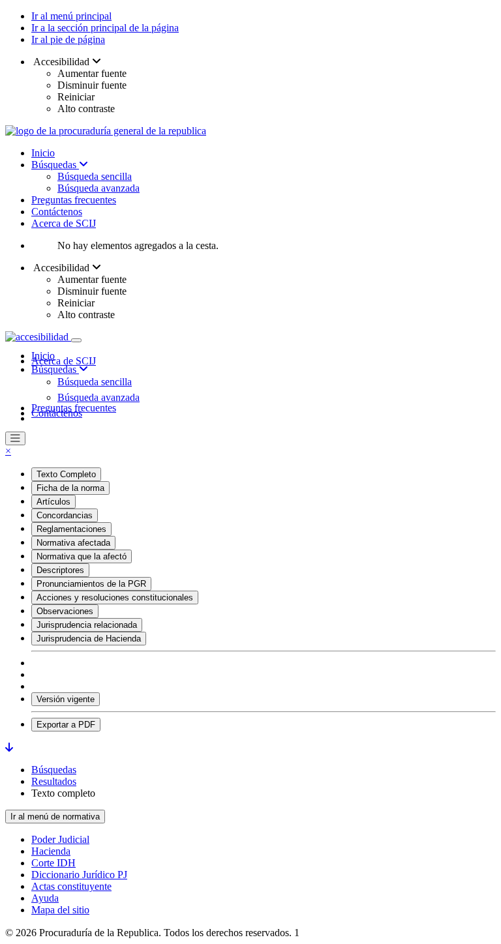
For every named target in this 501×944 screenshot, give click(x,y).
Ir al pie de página (68, 39)
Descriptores (60, 570)
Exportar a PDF (66, 725)
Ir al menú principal (71, 16)
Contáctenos (56, 211)
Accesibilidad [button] (61, 61)
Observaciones (65, 611)
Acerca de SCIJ (63, 223)
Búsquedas (55, 164)
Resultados (53, 781)
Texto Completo (66, 474)
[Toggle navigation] (76, 340)
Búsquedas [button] (55, 369)
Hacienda (50, 851)
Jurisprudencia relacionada (87, 625)
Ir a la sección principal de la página (105, 27)
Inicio (43, 152)
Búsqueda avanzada (98, 188)
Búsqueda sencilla (94, 176)
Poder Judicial (60, 839)
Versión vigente (66, 699)
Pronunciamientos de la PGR (91, 584)
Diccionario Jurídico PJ (79, 874)
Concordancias (65, 515)
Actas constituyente (71, 886)
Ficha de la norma (70, 488)
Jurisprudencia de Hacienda (89, 638)
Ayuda (45, 898)
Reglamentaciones (71, 529)
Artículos (53, 502)
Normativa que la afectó (82, 556)
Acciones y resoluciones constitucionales (115, 597)
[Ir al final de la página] (9, 747)
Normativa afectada (73, 543)
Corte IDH (53, 862)
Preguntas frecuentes (73, 199)
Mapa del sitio (60, 909)
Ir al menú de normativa (55, 816)
